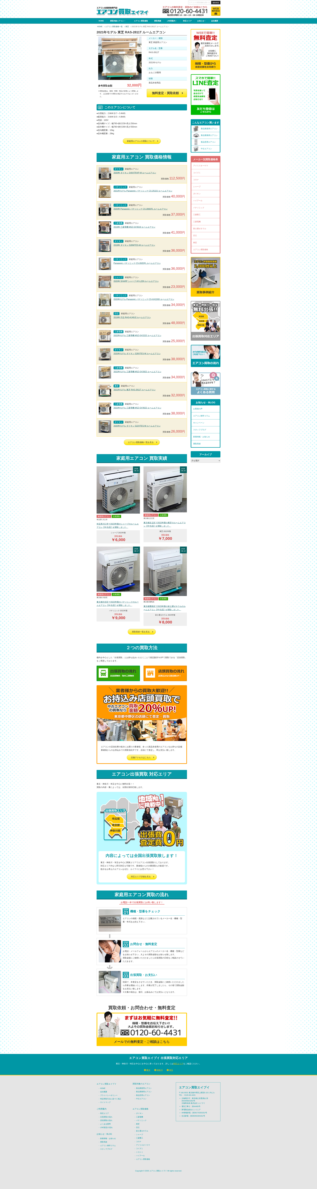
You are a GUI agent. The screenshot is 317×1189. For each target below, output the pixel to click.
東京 (148, 1070)
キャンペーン (198, 423)
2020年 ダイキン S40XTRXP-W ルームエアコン (135, 173)
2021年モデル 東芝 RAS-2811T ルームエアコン (135, 390)
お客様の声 (197, 409)
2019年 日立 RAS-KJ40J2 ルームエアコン (132, 317)
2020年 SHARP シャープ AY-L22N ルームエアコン (136, 281)
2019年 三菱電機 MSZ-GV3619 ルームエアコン (134, 227)
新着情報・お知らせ (201, 437)
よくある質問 (105, 1124)
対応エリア (187, 21)
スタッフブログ (199, 430)
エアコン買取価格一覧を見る (141, 442)
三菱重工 (197, 214)
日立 (195, 235)
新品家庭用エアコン (144, 1088)
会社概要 (214, 21)
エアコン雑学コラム (201, 416)
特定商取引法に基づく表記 (110, 1099)
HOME (101, 21)
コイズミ (197, 173)
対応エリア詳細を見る (141, 877)
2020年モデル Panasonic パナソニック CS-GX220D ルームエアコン (144, 299)
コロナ (196, 180)
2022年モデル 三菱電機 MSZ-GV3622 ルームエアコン (137, 408)
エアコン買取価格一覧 (114, 27)
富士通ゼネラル (199, 228)
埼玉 (171, 1070)
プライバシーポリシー (109, 1095)
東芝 (127, 27)
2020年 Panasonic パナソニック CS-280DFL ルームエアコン (141, 209)
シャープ (197, 186)
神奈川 (160, 1070)
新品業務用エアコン (144, 1092)
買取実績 (157, 21)
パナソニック (198, 208)
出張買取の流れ (106, 1117)
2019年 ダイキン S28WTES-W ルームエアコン (134, 245)
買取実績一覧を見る (141, 632)
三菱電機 (197, 222)
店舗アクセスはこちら (141, 757)
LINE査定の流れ (106, 1127)
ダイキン (197, 194)
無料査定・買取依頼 (165, 93)
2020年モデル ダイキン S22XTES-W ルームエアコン (137, 426)
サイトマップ (105, 1102)
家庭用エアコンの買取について (141, 141)
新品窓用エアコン (143, 1095)
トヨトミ (139, 1152)
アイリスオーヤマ (200, 166)
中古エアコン (141, 1099)
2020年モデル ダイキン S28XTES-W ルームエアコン (137, 354)
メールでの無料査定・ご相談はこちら (142, 1041)
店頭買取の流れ (106, 1120)
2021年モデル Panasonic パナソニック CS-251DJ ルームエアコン (143, 191)
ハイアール (197, 200)
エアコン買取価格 (141, 21)
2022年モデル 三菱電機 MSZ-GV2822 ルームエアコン (137, 372)
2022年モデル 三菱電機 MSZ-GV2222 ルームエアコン (137, 335)
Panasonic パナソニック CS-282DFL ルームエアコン (137, 263)
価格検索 (215, 3)
